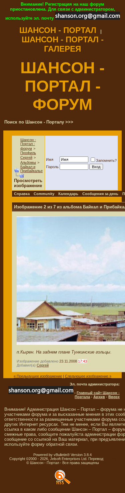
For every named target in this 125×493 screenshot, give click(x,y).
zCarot (110, 459)
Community (44, 194)
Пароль (52, 167)
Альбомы (28, 162)
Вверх (114, 397)
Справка (22, 194)
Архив (99, 397)
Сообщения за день (100, 194)
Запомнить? (106, 160)
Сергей (43, 365)
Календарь (68, 194)
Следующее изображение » (88, 376)
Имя (49, 159)
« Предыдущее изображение (38, 376)
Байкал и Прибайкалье (31, 169)
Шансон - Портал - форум (28, 144)
